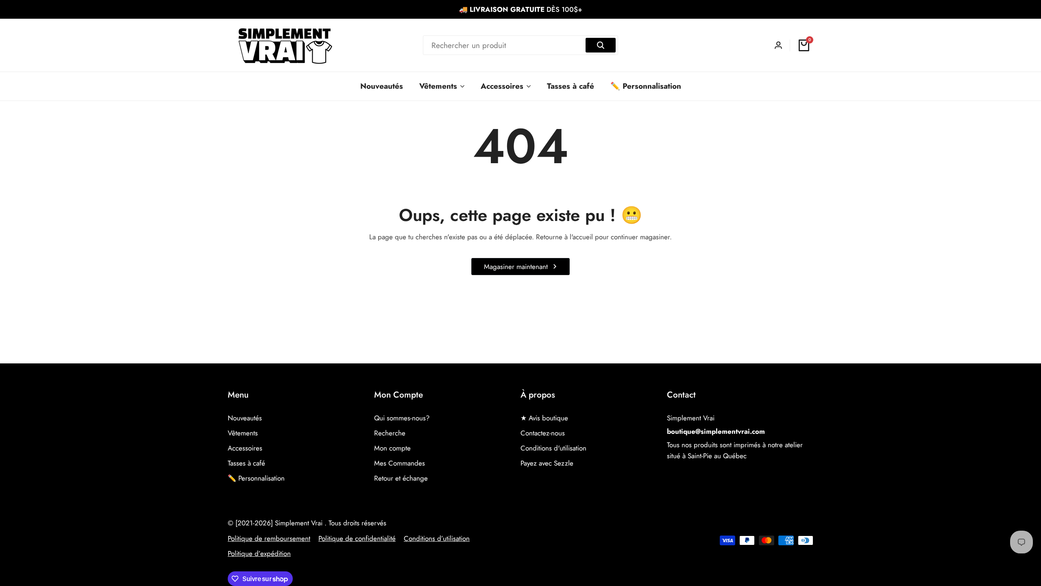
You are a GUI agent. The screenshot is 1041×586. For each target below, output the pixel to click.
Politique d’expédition (259, 553)
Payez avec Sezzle (546, 463)
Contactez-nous (542, 433)
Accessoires (245, 448)
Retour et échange (401, 478)
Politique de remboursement (269, 538)
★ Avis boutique (544, 418)
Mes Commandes (399, 463)
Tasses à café (246, 463)
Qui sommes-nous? (401, 418)
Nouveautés (245, 418)
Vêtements (243, 433)
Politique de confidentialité (357, 538)
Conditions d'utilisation (553, 448)
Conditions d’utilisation (437, 538)
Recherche (389, 433)
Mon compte (392, 448)
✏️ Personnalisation (256, 478)
